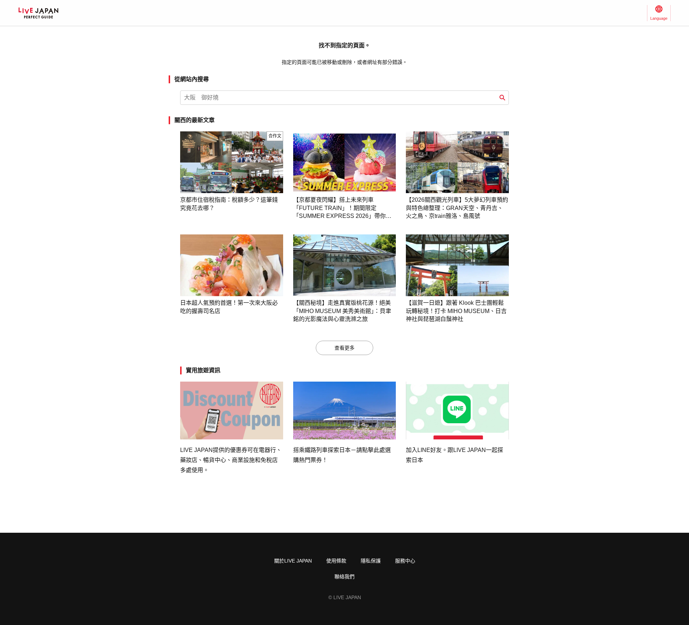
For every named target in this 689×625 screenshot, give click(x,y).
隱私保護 (371, 561)
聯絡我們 (344, 576)
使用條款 (336, 561)
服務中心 (405, 561)
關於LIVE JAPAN (293, 561)
